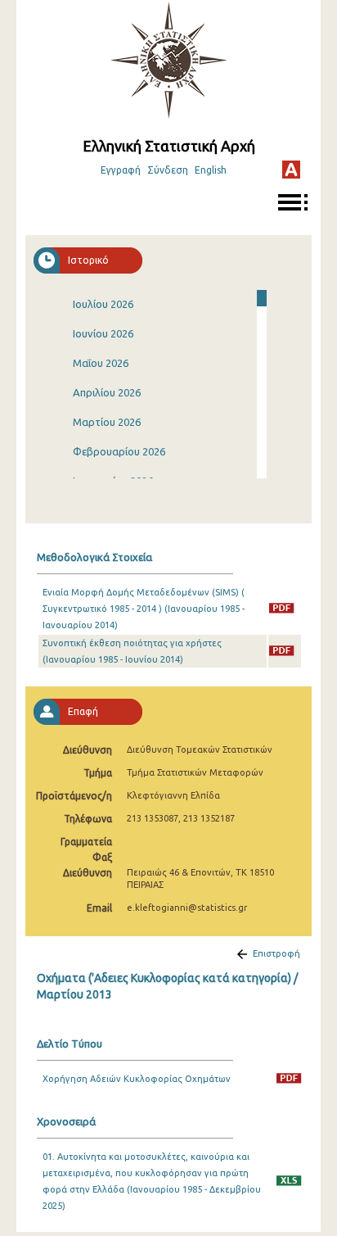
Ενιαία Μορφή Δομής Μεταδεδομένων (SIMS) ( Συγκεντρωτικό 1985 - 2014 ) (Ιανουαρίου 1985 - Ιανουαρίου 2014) (144, 608)
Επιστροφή (276, 953)
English (211, 170)
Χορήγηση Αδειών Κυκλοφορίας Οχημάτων (137, 1079)
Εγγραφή (121, 170)
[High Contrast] (291, 170)
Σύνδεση (167, 170)
